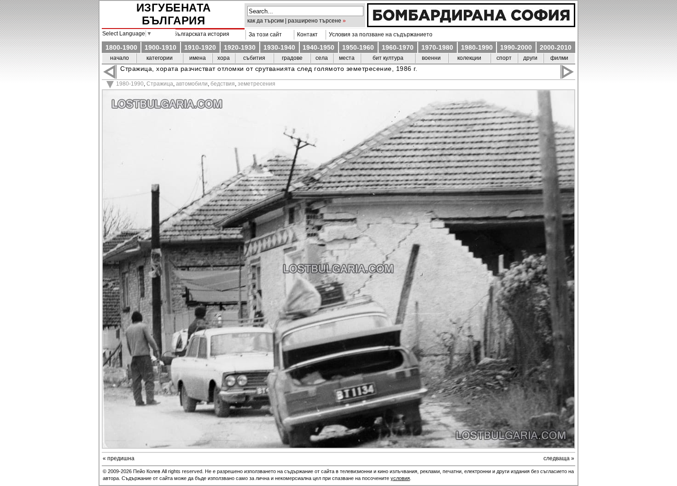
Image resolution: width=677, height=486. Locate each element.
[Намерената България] (471, 25)
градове (292, 58)
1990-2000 (516, 47)
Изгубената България (173, 14)
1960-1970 (398, 47)
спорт (504, 58)
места (347, 58)
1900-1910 (160, 47)
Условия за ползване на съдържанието (379, 34)
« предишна (118, 458)
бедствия (222, 84)
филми (559, 58)
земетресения (256, 84)
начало (119, 58)
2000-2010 (556, 47)
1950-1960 (358, 47)
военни (431, 58)
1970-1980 (437, 47)
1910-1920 (200, 47)
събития (254, 58)
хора (223, 58)
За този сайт (264, 34)
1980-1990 (477, 47)
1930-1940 (279, 47)
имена (197, 58)
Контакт (306, 34)
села (321, 58)
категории (159, 58)
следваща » (558, 458)
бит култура (388, 58)
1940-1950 (318, 47)
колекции (469, 58)
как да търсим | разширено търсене (294, 20)
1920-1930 (240, 47)
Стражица (159, 84)
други (530, 58)
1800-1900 (121, 47)
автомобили (192, 84)
